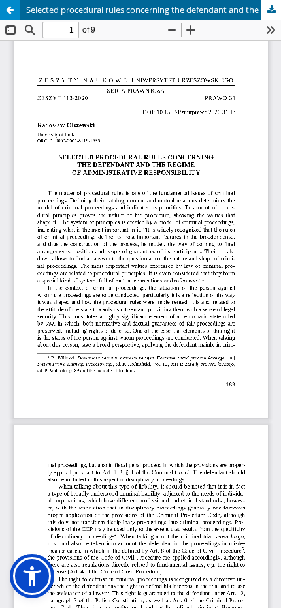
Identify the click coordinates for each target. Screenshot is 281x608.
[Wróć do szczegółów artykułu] (10, 10)
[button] (32, 576)
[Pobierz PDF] (271, 10)
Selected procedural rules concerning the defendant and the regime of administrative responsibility (153, 10)
